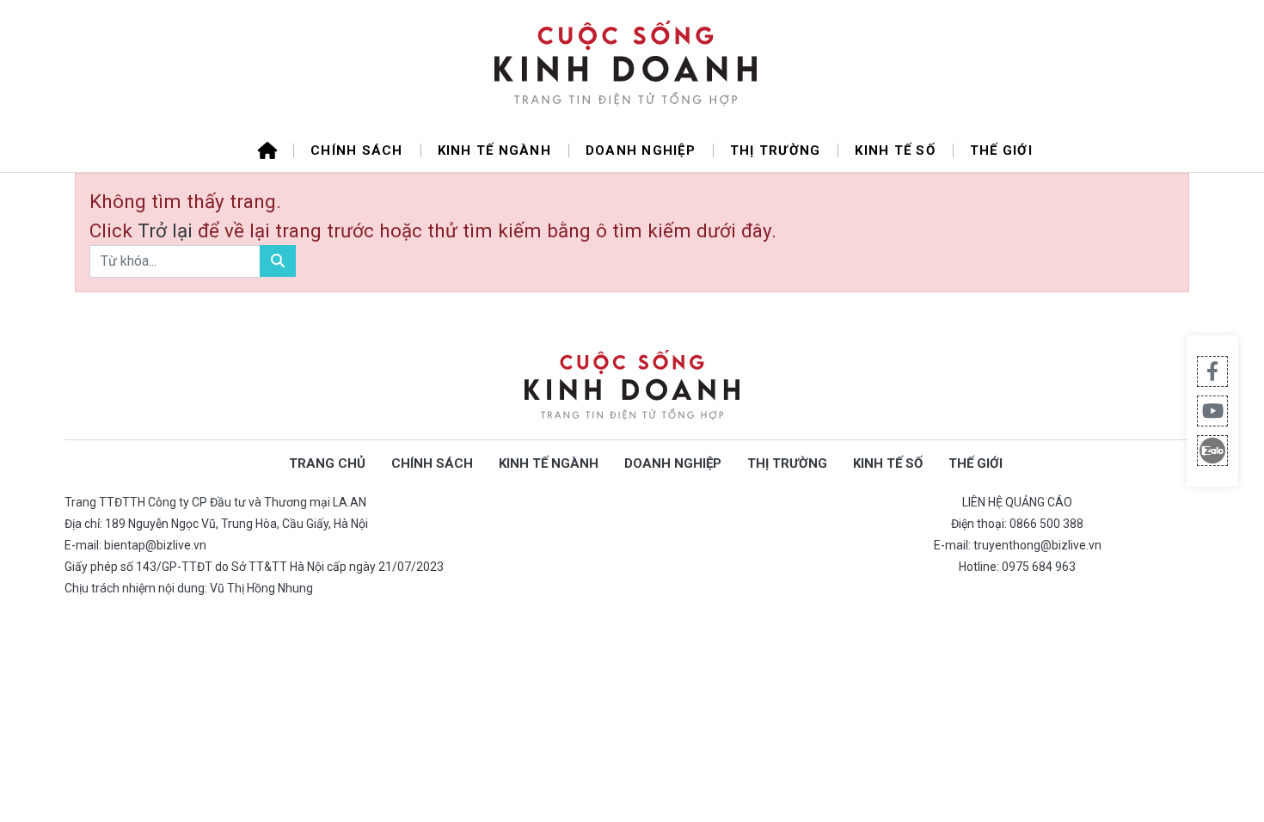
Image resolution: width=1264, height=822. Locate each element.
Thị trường (775, 150)
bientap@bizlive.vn (155, 545)
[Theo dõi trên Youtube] (1212, 411)
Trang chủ (327, 463)
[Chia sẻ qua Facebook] (1212, 371)
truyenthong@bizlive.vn (1037, 545)
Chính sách (356, 150)
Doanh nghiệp (641, 150)
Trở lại (168, 230)
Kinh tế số (895, 150)
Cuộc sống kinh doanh (632, 385)
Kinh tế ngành (494, 150)
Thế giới (1001, 150)
